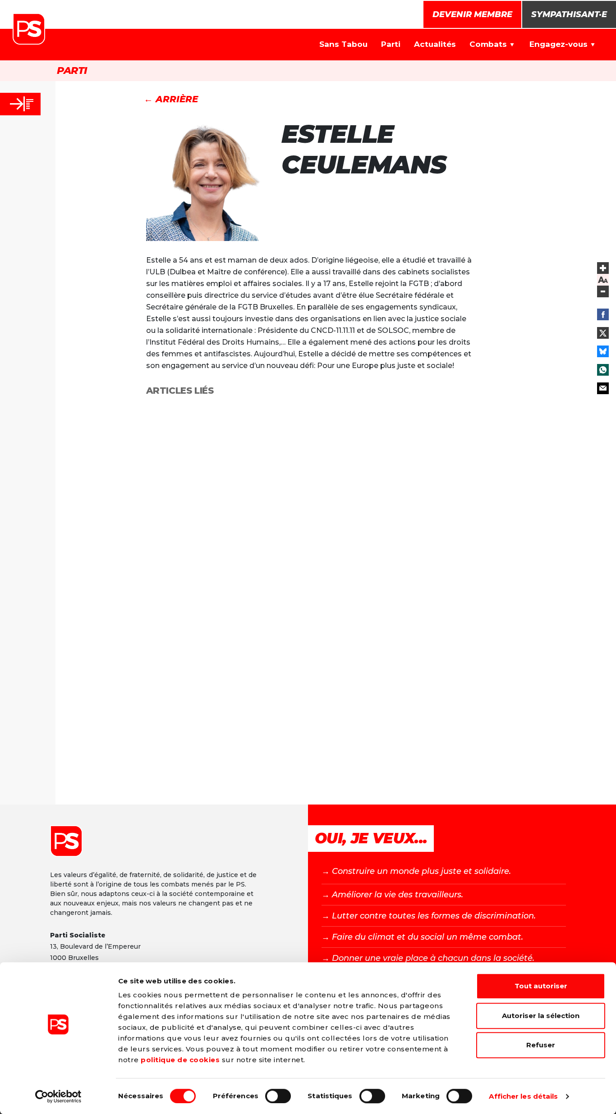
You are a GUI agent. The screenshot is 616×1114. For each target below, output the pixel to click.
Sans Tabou (343, 44)
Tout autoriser (541, 986)
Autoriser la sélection (540, 1015)
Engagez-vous (558, 44)
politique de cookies (180, 1059)
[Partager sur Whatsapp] (603, 370)
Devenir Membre (472, 14)
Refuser (540, 1045)
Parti (390, 44)
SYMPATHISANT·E (569, 14)
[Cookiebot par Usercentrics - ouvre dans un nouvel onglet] (58, 1096)
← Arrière (171, 99)
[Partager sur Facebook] (603, 314)
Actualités (435, 44)
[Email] (603, 388)
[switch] (278, 1096)
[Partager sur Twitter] (603, 333)
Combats (488, 44)
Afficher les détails (523, 1096)
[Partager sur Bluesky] (603, 351)
